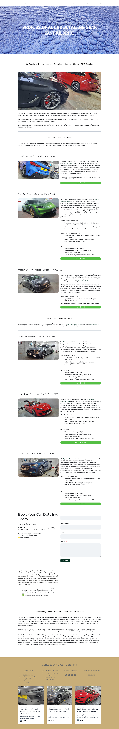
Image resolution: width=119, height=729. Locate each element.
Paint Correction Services (39, 3)
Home (15, 3)
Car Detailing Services (25, 3)
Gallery (86, 3)
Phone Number (64, 523)
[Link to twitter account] (75, 675)
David (24, 720)
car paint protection (69, 163)
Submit (65, 560)
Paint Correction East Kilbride (73, 324)
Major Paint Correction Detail (71, 459)
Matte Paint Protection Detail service (88, 281)
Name (62, 514)
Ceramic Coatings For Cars (54, 3)
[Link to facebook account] (66, 675)
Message (63, 541)
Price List (79, 3)
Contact (93, 3)
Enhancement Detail (68, 342)
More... (105, 3)
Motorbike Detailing (69, 3)
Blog (100, 3)
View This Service (80, 183)
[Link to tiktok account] (72, 675)
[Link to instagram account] (69, 675)
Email (62, 532)
